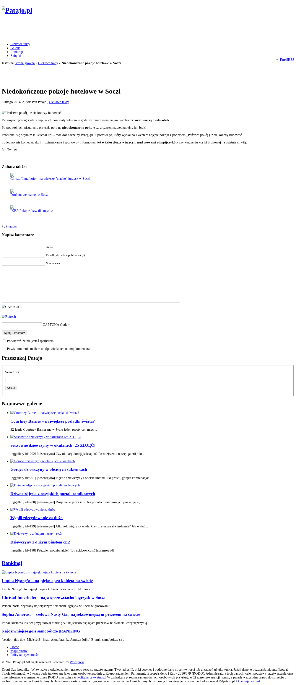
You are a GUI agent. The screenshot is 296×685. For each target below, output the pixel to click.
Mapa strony (19, 651)
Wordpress (77, 662)
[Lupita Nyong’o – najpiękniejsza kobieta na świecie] (39, 572)
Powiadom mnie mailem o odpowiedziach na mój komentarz (48, 349)
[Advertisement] (80, 29)
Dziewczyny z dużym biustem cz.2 (40, 542)
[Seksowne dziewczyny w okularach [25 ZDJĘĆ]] (45, 437)
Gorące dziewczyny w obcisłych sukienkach (48, 469)
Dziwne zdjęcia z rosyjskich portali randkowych (52, 493)
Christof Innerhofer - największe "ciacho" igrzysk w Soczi (50, 178)
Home (14, 647)
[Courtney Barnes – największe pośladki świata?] (44, 413)
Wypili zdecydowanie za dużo (36, 517)
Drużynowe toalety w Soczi (29, 194)
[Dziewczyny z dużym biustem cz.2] (36, 533)
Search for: (12, 372)
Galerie (15, 48)
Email (284, 59)
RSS (291, 59)
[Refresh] (9, 316)
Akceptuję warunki (248, 681)
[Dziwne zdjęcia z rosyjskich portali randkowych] (45, 485)
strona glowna (25, 63)
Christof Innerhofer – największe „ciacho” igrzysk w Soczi (53, 597)
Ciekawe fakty (20, 44)
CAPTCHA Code (55, 324)
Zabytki (15, 56)
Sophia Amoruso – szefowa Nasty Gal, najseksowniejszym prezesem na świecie (71, 614)
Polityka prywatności (24, 655)
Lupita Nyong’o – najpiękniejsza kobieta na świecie (47, 580)
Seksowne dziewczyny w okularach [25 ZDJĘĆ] (52, 445)
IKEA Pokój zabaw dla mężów (31, 210)
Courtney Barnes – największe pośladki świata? (52, 421)
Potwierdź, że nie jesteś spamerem (30, 341)
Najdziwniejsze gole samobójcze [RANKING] (41, 631)
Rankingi (16, 52)
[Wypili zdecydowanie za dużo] (32, 509)
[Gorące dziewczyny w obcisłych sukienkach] (42, 461)
